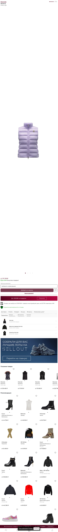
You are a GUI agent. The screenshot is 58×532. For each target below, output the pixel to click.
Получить (44, 526)
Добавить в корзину (27, 290)
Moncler (3, 2)
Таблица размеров (5, 283)
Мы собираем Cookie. (26, 528)
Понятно (36, 528)
